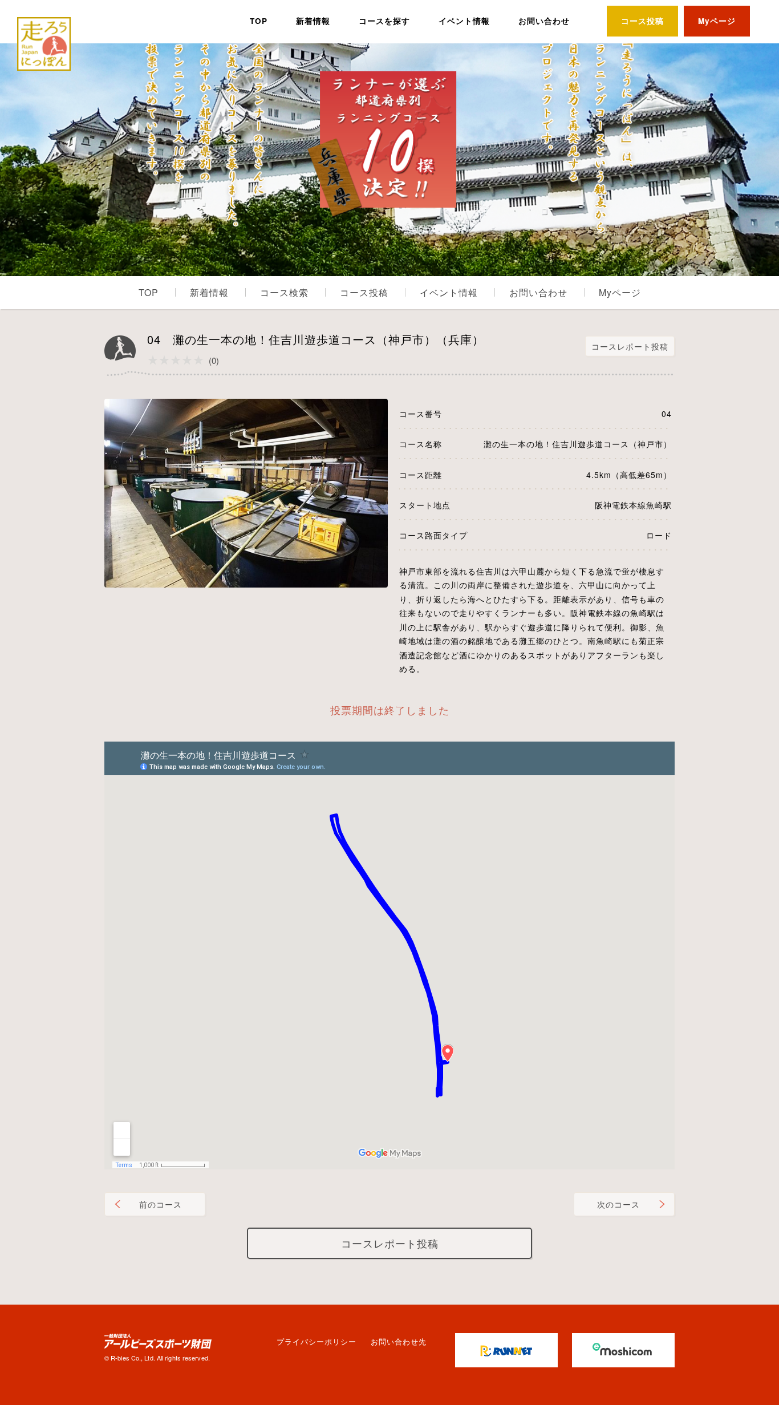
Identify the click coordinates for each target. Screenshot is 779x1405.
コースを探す (384, 20)
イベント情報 (464, 20)
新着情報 (313, 20)
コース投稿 (642, 20)
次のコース (618, 1204)
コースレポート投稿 (629, 346)
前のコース (160, 1204)
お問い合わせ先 (399, 1341)
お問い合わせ (544, 20)
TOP (258, 20)
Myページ (717, 20)
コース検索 (284, 292)
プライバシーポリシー (316, 1341)
